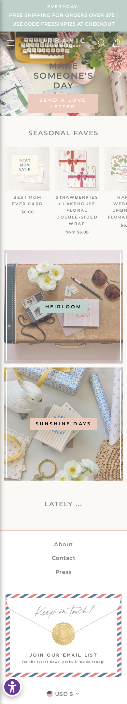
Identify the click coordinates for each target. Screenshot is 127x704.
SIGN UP (63, 635)
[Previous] (7, 74)
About (63, 544)
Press (63, 572)
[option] (63, 15)
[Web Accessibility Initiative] (12, 687)
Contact (63, 558)
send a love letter (62, 103)
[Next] (120, 74)
